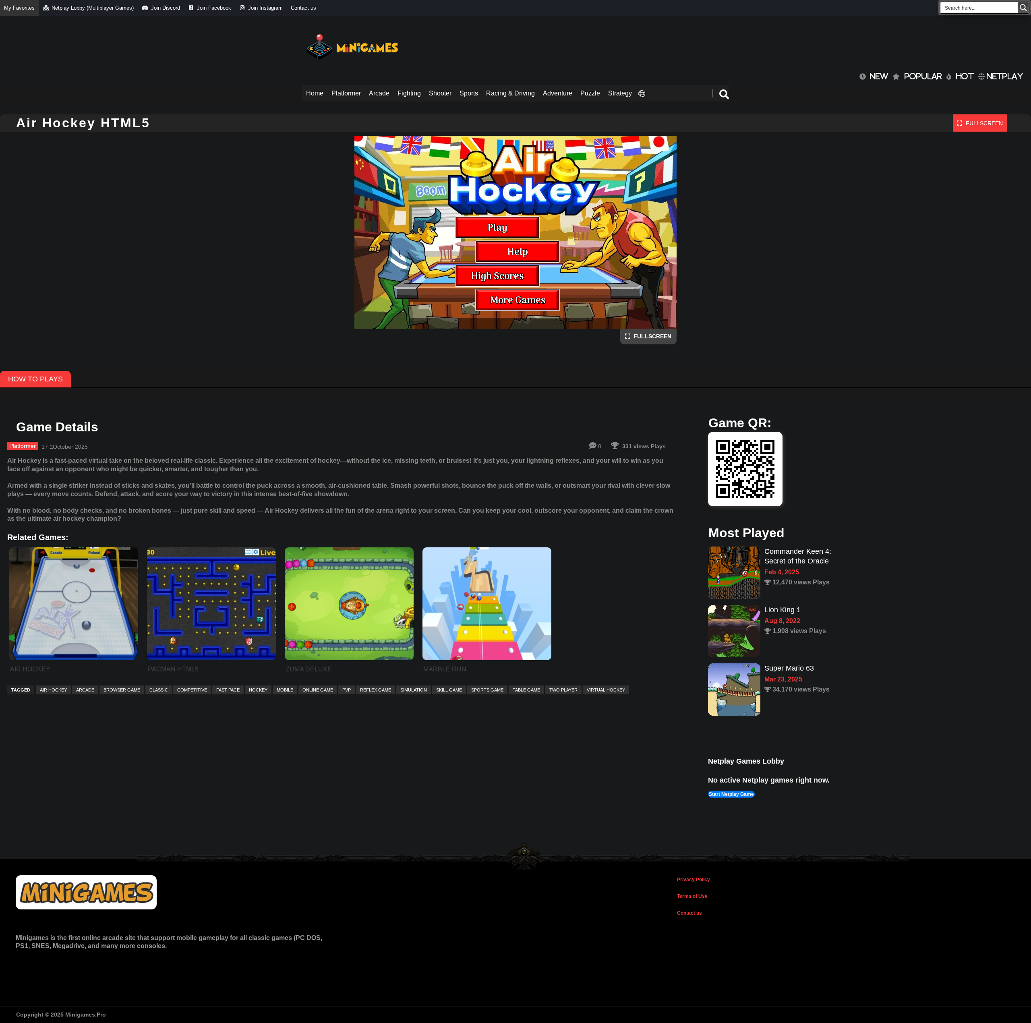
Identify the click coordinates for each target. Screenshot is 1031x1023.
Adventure (557, 93)
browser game (122, 690)
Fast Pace (228, 690)
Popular (923, 76)
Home (314, 93)
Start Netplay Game (731, 794)
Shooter (440, 93)
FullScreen (650, 336)
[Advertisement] (582, 44)
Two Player (563, 690)
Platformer (346, 93)
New (877, 76)
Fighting (409, 93)
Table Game (526, 690)
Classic (158, 690)
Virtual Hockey (606, 690)
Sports (469, 93)
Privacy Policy (693, 879)
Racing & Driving (510, 93)
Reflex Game (375, 690)
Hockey (258, 690)
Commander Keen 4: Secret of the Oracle (797, 556)
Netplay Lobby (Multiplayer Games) (93, 8)
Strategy (620, 93)
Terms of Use (692, 896)
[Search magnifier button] (1023, 7)
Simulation (413, 690)
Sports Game (487, 690)
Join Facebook (214, 8)
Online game (317, 690)
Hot (965, 76)
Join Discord (165, 8)
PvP (346, 690)
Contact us (303, 8)
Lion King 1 (782, 610)
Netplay (1004, 76)
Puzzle (590, 93)
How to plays (35, 379)
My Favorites (19, 8)
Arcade (379, 93)
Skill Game (449, 690)
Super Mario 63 (789, 668)
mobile (285, 690)
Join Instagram (265, 8)
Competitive (192, 690)
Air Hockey (53, 690)
